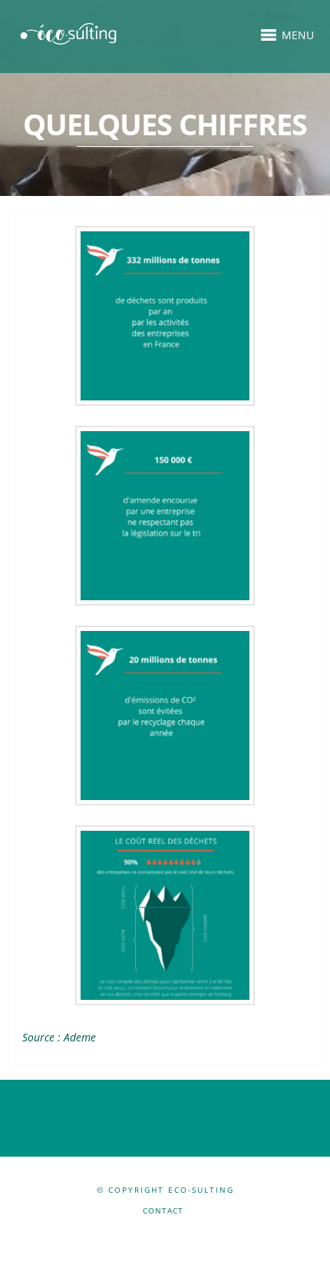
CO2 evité (164, 714)
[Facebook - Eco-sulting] (152, 1234)
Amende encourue (165, 514)
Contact (163, 1210)
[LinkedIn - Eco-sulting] (176, 1234)
